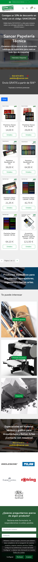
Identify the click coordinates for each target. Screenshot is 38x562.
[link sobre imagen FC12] (9, 186)
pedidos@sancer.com (19, 445)
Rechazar (20, 557)
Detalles (9, 135)
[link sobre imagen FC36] (9, 222)
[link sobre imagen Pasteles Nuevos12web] (9, 113)
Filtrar (4, 99)
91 (13, 76)
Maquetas (19, 396)
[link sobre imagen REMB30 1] (28, 149)
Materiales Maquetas (19, 58)
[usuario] (27, 8)
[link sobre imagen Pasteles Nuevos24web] (28, 113)
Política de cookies (19, 552)
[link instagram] (10, 2)
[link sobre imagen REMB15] (9, 149)
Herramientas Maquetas (19, 63)
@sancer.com (22, 78)
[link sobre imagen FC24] (28, 186)
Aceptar (29, 557)
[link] (8, 8)
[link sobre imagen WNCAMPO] (28, 222)
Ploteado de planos (19, 358)
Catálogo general (19, 319)
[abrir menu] (34, 8)
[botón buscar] (23, 8)
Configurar (10, 557)
